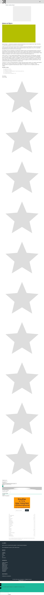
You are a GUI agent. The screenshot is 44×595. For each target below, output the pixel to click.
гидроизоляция (17, 538)
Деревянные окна (7, 68)
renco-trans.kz (4, 569)
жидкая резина (27, 538)
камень (31, 538)
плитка (18, 539)
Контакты (4, 557)
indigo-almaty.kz (5, 562)
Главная (6, 4)
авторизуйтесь (5, 481)
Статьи (3, 555)
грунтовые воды (22, 538)
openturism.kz (4, 565)
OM (25, 580)
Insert (10, 594)
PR (2, 556)
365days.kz (4, 571)
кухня (14, 539)
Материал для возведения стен (10, 73)
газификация (13, 538)
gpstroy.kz (4, 563)
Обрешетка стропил (8, 70)
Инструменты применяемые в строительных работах (14, 71)
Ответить (2, 591)
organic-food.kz (5, 564)
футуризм (20, 539)
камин (34, 538)
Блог (3, 554)
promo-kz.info (4, 566)
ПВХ (16, 539)
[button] (40, 1)
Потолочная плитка (8, 72)
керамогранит (11, 539)
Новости (3, 553)
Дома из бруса (12, 4)
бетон (10, 538)
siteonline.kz (4, 570)
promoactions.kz (5, 567)
